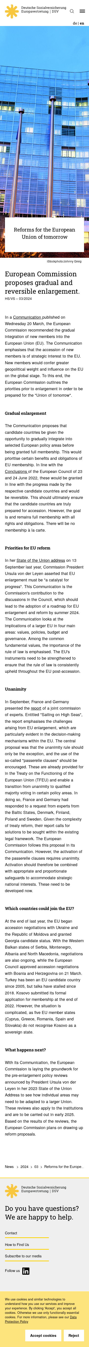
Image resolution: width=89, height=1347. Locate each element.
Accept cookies (43, 1335)
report (36, 708)
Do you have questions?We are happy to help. (42, 1212)
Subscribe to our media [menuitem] (23, 1255)
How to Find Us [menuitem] (17, 1244)
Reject (73, 1335)
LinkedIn (26, 1271)
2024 (24, 1166)
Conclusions (16, 471)
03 (36, 1166)
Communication (27, 317)
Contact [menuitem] (11, 1232)
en (82, 23)
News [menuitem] (9, 1166)
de (75, 23)
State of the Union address (41, 560)
